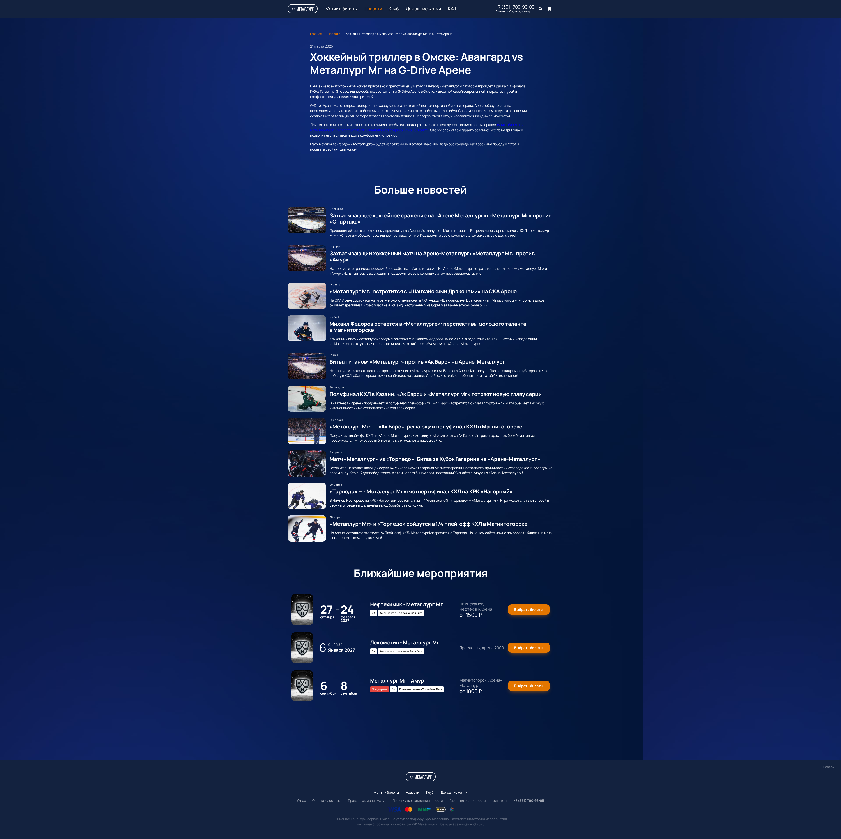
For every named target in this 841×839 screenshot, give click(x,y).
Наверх (828, 767)
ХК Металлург (303, 9)
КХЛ (452, 8)
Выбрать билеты (528, 609)
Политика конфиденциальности (417, 800)
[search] (540, 8)
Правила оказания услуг (367, 800)
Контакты (499, 800)
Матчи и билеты (341, 8)
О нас (301, 800)
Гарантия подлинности (467, 800)
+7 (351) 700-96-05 (515, 7)
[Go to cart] (549, 8)
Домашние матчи (423, 8)
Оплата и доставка (326, 800)
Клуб (394, 8)
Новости (373, 8)
